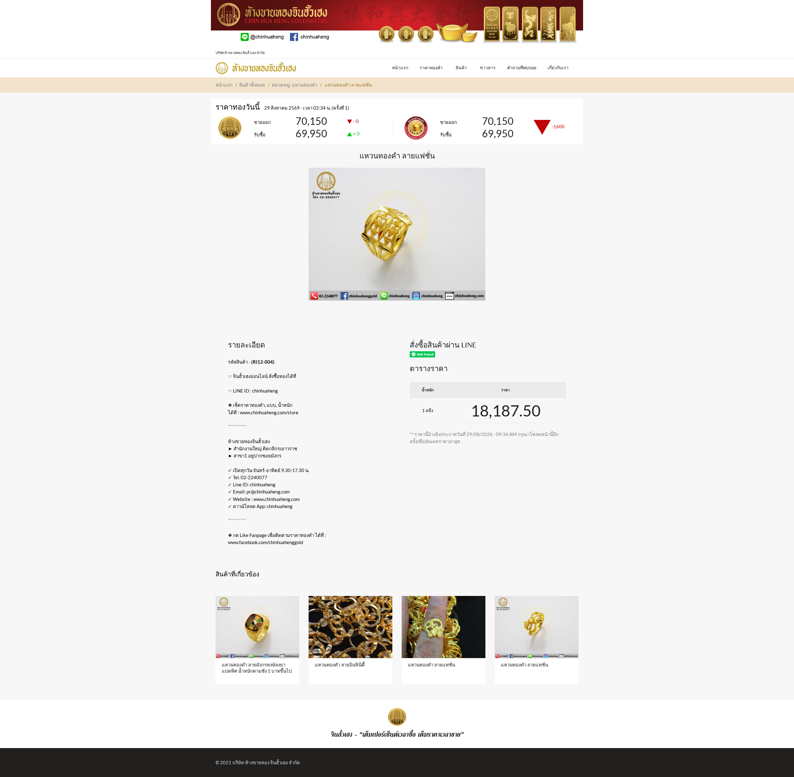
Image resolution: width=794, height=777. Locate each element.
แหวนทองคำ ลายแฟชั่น (431, 664)
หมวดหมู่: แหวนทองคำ (294, 85)
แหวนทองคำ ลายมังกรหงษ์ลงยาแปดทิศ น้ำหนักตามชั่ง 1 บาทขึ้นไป (257, 668)
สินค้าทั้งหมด (252, 85)
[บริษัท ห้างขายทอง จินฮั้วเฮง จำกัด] (256, 66)
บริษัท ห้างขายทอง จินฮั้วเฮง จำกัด (266, 762)
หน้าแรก (224, 85)
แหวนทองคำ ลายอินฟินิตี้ (340, 664)
